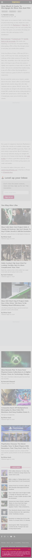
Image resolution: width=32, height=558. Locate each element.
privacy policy (7, 554)
